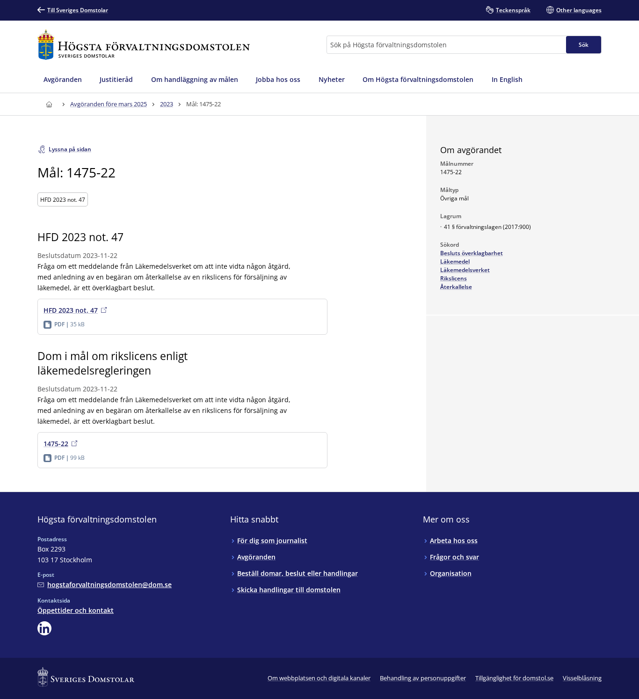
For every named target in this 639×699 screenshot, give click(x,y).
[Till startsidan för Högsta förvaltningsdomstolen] (143, 44)
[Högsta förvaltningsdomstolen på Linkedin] (44, 628)
